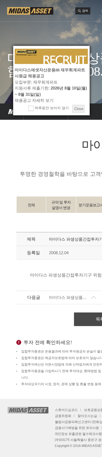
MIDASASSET (11, 111)
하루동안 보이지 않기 (51, 108)
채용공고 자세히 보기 (34, 100)
